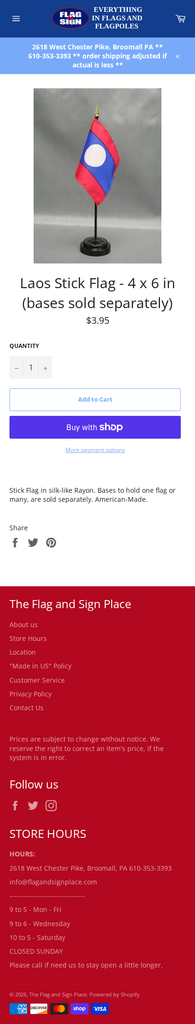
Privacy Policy (30, 693)
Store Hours (28, 638)
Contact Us (26, 707)
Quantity (24, 346)
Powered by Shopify (114, 994)
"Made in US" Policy (40, 665)
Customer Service (37, 680)
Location (22, 652)
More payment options (95, 450)
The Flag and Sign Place (58, 994)
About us (23, 624)
